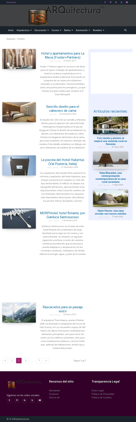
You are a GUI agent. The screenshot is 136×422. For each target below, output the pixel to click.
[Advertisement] (44, 279)
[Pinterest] (110, 2)
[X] (121, 2)
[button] (125, 30)
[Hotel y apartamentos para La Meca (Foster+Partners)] (19, 59)
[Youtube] (126, 2)
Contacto (54, 394)
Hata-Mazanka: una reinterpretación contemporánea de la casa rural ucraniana (111, 177)
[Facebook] (104, 2)
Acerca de (54, 397)
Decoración (40, 30)
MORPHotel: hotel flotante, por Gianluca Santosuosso (62, 215)
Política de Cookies (102, 397)
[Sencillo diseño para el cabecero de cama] (19, 112)
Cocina (55, 30)
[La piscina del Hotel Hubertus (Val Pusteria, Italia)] (19, 165)
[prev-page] (5, 360)
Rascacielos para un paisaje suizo (63, 309)
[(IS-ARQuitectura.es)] (68, 15)
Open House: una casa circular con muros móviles (110, 212)
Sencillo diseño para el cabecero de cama (62, 109)
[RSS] (115, 2)
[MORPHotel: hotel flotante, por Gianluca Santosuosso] (19, 219)
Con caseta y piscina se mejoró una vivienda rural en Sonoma (110, 141)
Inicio (11, 30)
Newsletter (11, 2)
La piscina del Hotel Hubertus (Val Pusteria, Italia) (62, 162)
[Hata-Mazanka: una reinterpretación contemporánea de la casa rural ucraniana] (110, 160)
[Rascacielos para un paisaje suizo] (19, 313)
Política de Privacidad (103, 394)
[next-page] (46, 360)
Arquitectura (23, 30)
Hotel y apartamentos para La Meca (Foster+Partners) (62, 55)
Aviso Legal (98, 390)
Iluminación (82, 30)
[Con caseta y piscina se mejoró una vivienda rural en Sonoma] (110, 125)
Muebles (97, 30)
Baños (67, 30)
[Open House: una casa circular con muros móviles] (110, 198)
